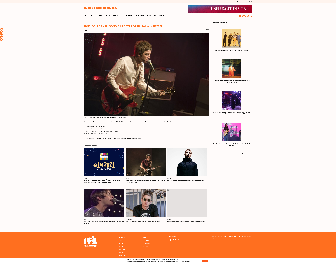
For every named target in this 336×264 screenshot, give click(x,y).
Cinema (162, 15)
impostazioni (186, 261)
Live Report (128, 15)
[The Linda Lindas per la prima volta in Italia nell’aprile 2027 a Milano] (231, 132)
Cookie (145, 246)
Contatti (146, 240)
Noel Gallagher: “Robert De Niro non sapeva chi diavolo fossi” (186, 221)
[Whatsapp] (1, 37)
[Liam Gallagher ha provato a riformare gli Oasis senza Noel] (187, 161)
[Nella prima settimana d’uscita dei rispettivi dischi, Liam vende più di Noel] (104, 203)
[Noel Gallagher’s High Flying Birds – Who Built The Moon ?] (146, 203)
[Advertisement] (231, 172)
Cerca (250, 15)
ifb (86, 30)
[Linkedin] (1, 34)
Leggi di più (245, 153)
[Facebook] (1, 29)
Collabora (146, 243)
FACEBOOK (240, 15)
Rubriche (116, 15)
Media (107, 15)
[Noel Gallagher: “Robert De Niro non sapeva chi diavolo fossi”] (187, 203)
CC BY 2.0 (119, 138)
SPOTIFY (248, 15)
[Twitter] (1, 31)
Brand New (151, 15)
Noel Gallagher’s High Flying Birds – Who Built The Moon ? (143, 221)
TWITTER (245, 15)
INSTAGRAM (242, 15)
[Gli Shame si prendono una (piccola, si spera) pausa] (231, 38)
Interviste (140, 15)
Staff (144, 237)
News (100, 15)
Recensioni (88, 15)
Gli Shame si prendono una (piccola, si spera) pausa (231, 50)
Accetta (204, 261)
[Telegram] (1, 39)
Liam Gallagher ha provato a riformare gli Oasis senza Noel (185, 180)
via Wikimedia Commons (132, 138)
